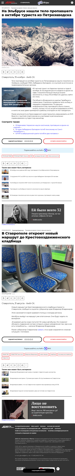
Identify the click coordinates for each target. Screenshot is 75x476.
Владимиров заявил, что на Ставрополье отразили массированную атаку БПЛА (34, 384)
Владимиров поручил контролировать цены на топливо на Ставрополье (32, 391)
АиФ (13, 293)
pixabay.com (5, 67)
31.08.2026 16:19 (6, 230)
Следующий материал (38, 470)
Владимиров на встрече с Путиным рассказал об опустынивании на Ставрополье (35, 378)
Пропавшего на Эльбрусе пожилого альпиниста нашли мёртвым (30, 189)
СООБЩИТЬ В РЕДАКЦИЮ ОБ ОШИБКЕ (25, 433)
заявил (41, 330)
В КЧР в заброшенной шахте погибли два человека (37, 133)
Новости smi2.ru (8, 224)
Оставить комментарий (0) (58, 141)
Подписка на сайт (47, 428)
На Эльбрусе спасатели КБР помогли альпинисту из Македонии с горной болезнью (36, 182)
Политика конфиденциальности (58, 431)
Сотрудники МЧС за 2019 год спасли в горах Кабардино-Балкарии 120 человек (34, 176)
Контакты (58, 428)
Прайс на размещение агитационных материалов (30, 431)
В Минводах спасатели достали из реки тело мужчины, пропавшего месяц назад (35, 195)
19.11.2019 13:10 (6, 8)
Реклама (43, 426)
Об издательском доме (22, 426)
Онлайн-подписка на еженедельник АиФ (27, 428)
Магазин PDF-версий (53, 426)
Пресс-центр (35, 426)
